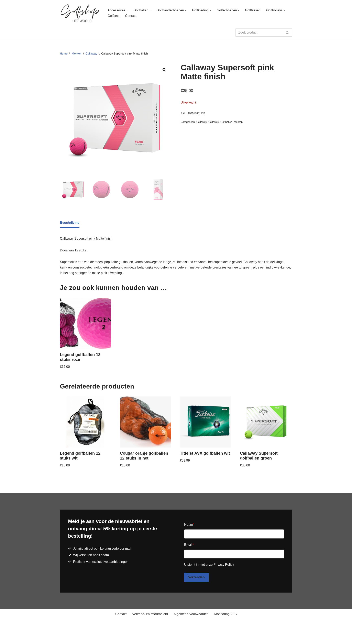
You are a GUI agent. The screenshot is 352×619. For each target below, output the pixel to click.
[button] (127, 10)
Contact (130, 15)
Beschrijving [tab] (69, 222)
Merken (76, 53)
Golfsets (113, 15)
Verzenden (196, 577)
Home (64, 53)
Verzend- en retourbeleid (150, 614)
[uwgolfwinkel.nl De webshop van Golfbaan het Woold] (80, 13)
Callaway (91, 53)
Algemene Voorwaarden (191, 614)
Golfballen (226, 121)
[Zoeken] (287, 32)
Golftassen (253, 10)
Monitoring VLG (225, 614)
